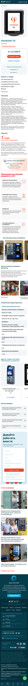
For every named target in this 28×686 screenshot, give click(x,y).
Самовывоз (13, 69)
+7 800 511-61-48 (8, 633)
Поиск (22, 684)
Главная (2, 684)
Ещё (26, 684)
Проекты (8, 609)
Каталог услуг (4, 607)
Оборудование (7, 684)
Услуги (13, 684)
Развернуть (4, 91)
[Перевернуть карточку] (18, 389)
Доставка (13, 72)
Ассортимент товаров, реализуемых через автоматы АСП (14, 669)
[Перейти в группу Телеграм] (18, 644)
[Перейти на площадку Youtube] (21, 647)
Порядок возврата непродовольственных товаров (13, 671)
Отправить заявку (14, 56)
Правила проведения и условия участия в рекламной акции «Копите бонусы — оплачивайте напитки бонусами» (14, 675)
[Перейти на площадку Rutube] (13, 647)
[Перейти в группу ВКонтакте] (24, 644)
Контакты (17, 684)
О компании (18, 607)
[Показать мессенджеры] (25, 678)
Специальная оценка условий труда (9, 666)
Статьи (13, 609)
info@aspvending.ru (14, 168)
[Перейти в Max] (21, 644)
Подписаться (14, 595)
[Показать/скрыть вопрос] (25, 408)
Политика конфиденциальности (9, 664)
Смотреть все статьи (7, 571)
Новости (11, 607)
